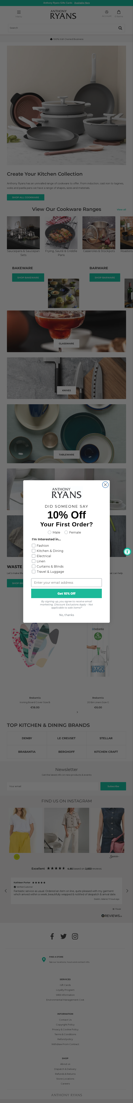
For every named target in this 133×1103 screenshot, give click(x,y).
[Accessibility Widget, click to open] (127, 551)
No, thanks (66, 615)
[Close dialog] (105, 485)
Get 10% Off (66, 593)
